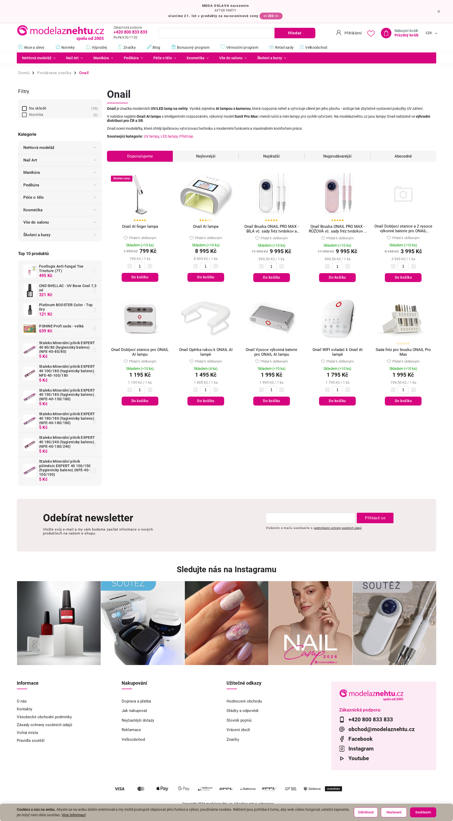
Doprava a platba (136, 701)
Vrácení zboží (238, 729)
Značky (232, 739)
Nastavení (393, 812)
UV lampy (151, 136)
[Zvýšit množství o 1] (150, 266)
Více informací (74, 815)
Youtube (358, 758)
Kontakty (24, 709)
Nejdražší (271, 156)
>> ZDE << (271, 16)
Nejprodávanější (337, 156)
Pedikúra (31, 185)
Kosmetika (32, 210)
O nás (22, 701)
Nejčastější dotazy (138, 720)
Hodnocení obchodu (244, 701)
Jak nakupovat (134, 710)
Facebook (360, 739)
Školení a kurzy (37, 235)
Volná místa (27, 732)
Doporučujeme (140, 156)
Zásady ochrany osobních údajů (44, 724)
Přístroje (186, 136)
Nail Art (30, 160)
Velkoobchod (133, 739)
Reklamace (131, 729)
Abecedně (403, 156)
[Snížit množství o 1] (129, 266)
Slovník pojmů (238, 720)
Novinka (62, 114)
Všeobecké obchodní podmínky (44, 717)
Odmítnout (366, 812)
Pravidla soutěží (31, 740)
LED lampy (169, 136)
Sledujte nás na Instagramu (226, 569)
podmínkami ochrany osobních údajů (338, 528)
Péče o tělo (33, 197)
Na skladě (62, 108)
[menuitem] (39, 57)
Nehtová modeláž (39, 147)
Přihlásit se (375, 518)
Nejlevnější (205, 156)
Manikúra (31, 172)
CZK (429, 33)
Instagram (361, 749)
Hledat (294, 33)
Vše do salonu (36, 222)
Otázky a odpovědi (242, 710)
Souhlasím (423, 812)
